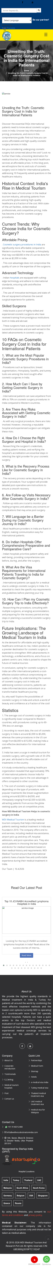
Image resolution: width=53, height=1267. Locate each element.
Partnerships (36, 1060)
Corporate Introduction (9, 1067)
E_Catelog (8, 1079)
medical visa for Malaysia (38, 1111)
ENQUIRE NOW (34, 1264)
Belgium (20, 1195)
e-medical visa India (39, 1082)
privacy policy (35, 1215)
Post (6, 1093)
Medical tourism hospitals (11, 1086)
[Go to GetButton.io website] (46, 1264)
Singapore (43, 1195)
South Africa (22, 1187)
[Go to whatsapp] (46, 1259)
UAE (39, 1180)
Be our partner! (41, 19)
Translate (11, 28)
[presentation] (25, 962)
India (6, 1180)
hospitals (14, 277)
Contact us (9, 1098)
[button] (3, 965)
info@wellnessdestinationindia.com (19, 1132)
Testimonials (10, 1074)
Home (26, 70)
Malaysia (8, 1187)
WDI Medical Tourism (13, 819)
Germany (8, 1195)
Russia (18, 1203)
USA (31, 1195)
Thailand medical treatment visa (38, 1094)
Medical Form (37, 1066)
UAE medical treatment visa (37, 1102)
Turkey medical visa (39, 1087)
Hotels (34, 1076)
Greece (7, 1203)
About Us (8, 1060)
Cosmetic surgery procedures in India (22, 244)
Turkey (16, 1180)
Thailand (28, 1180)
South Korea (39, 1187)
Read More (26, 955)
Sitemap (34, 1071)
